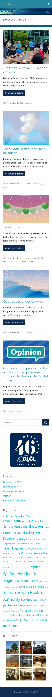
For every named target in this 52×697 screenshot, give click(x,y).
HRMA (44, 539)
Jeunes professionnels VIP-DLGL (22, 544)
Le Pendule (11, 227)
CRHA (29, 521)
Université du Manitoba (23, 615)
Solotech (33, 605)
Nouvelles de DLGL (16, 103)
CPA (23, 521)
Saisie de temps (35, 586)
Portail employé (8, 562)
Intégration (7, 544)
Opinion (29, 103)
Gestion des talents (34, 539)
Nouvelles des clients (13, 491)
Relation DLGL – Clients (15, 500)
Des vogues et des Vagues (22, 301)
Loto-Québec (32, 548)
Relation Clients (27, 581)
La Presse (37, 544)
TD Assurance (15, 611)
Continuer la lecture (14, 92)
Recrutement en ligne (20, 568)
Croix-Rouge (40, 521)
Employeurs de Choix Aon (23, 526)
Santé (46, 587)
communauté (12, 521)
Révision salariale (12, 587)
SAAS (22, 587)
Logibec (18, 548)
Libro (7, 548)
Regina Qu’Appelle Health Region (22, 573)
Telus (24, 610)
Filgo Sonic (16, 532)
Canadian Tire (22, 516)
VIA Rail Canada (28, 620)
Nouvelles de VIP (33, 183)
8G (4, 516)
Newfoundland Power (29, 553)
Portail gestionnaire (26, 561)
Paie (45, 558)
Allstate (10, 516)
